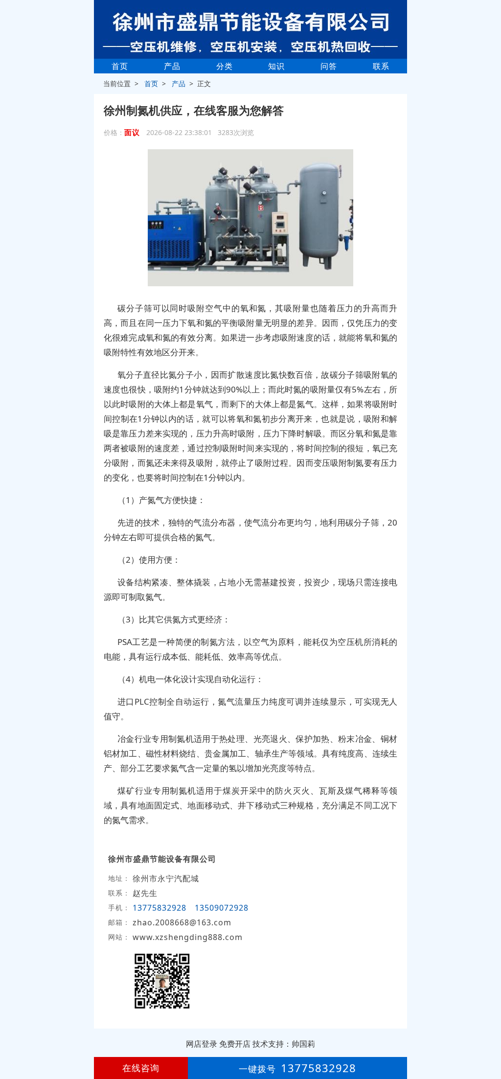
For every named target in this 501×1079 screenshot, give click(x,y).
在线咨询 (140, 1068)
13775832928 (159, 907)
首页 (120, 66)
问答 (328, 66)
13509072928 (222, 907)
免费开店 (234, 1043)
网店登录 (201, 1043)
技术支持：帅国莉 (283, 1043)
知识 (276, 66)
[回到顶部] (488, 1042)
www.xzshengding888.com (188, 937)
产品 (172, 66)
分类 (224, 66)
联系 (381, 66)
